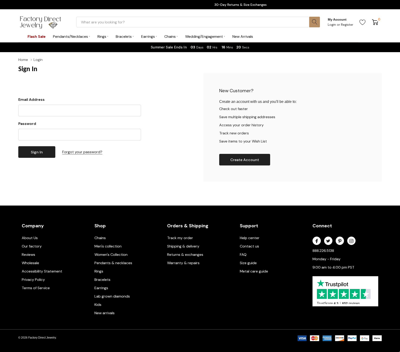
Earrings (101, 287)
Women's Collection (111, 254)
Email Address (31, 99)
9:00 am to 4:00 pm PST (333, 267)
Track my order (180, 237)
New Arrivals (242, 36)
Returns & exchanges (185, 254)
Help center (249, 237)
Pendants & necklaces (113, 262)
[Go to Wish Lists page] (362, 22)
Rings (98, 271)
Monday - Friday (326, 259)
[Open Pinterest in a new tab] (340, 241)
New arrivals (104, 313)
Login (332, 24)
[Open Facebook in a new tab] (317, 241)
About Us (30, 237)
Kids (97, 304)
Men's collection (108, 246)
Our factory (32, 246)
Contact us (249, 246)
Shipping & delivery (183, 246)
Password (27, 123)
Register (347, 24)
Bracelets (102, 279)
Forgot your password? (82, 151)
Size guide (248, 262)
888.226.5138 (323, 250)
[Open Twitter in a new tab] (328, 241)
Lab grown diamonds (112, 296)
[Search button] (314, 22)
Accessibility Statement (42, 271)
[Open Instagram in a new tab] (351, 241)
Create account (244, 159)
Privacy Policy (33, 279)
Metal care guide (254, 271)
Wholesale (30, 262)
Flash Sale (37, 36)
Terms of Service (36, 287)
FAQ (243, 254)
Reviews (28, 254)
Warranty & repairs (183, 262)
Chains (100, 237)
